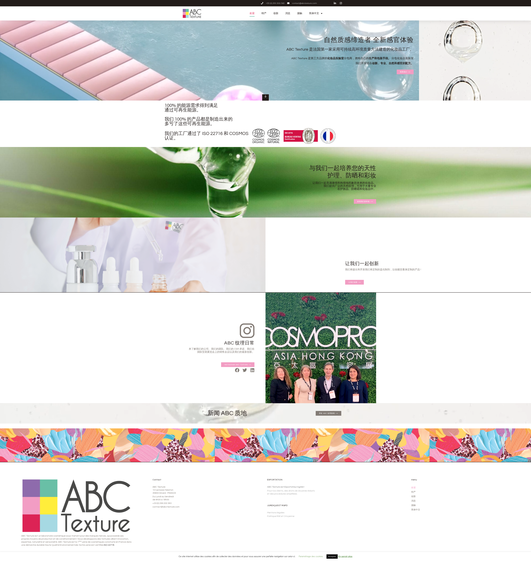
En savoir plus (345, 556)
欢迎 (252, 13)
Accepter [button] (332, 556)
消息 (287, 13)
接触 (299, 13)
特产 (263, 13)
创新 (275, 13)
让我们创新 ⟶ (354, 282)
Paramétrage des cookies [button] (311, 556)
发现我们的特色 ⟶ (365, 201)
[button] (237, 370)
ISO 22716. (109, 545)
